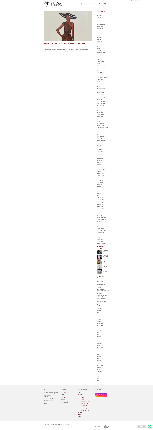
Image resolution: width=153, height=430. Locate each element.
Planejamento (100, 206)
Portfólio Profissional (101, 208)
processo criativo (100, 212)
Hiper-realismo (100, 151)
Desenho (99, 90)
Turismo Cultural (100, 239)
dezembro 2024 (100, 345)
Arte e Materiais (100, 30)
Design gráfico (100, 116)
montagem (99, 186)
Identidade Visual (100, 156)
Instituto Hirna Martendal (51, 46)
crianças (98, 57)
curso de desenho (100, 75)
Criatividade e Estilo (101, 61)
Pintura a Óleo (100, 197)
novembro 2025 (100, 325)
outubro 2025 (99, 327)
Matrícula (95, 3)
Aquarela (99, 17)
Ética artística (100, 142)
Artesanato (99, 33)
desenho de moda (71, 46)
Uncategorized (100, 241)
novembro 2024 (100, 347)
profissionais (99, 221)
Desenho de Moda (84, 399)
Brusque (98, 48)
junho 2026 (99, 312)
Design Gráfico (84, 405)
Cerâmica (99, 50)
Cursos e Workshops (101, 83)
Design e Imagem (100, 114)
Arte (98, 22)
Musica (98, 188)
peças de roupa (100, 191)
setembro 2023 (100, 371)
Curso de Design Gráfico (102, 77)
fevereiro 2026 (100, 319)
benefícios (99, 43)
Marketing (99, 171)
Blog (100, 3)
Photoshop (99, 193)
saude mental (99, 224)
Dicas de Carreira (100, 119)
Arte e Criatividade (101, 24)
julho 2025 (99, 332)
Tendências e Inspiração (102, 234)
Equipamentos (100, 132)
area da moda (64, 46)
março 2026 (99, 317)
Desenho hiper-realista (101, 97)
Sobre (85, 3)
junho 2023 (99, 376)
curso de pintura (100, 79)
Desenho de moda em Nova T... (105, 266)
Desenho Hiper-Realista (85, 401)
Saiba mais (46, 396)
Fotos (98, 147)
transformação (100, 237)
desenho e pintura (100, 96)
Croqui (98, 63)
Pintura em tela (100, 200)
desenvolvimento (100, 105)
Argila (98, 20)
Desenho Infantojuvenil (85, 403)
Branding (99, 46)
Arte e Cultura (100, 26)
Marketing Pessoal (100, 175)
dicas (98, 118)
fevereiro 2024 (100, 362)
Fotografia (99, 143)
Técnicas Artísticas (100, 228)
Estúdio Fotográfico (101, 140)
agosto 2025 (99, 330)
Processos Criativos (101, 215)
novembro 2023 (100, 367)
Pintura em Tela (84, 408)
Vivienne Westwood (101, 243)
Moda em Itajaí (100, 182)
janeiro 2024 (99, 363)
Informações (99, 160)
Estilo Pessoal (99, 134)
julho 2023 (99, 374)
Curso (98, 70)
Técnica (98, 226)
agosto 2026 (99, 308)
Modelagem (99, 184)
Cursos (89, 3)
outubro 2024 (99, 349)
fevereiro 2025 (100, 341)
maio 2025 (99, 336)
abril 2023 (99, 380)
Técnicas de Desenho (101, 232)
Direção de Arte (100, 121)
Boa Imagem (99, 44)
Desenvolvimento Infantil (102, 107)
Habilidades (99, 149)
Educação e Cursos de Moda (102, 127)
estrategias (99, 138)
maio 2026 (99, 314)
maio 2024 (99, 356)
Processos (99, 213)
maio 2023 (99, 378)
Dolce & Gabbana (100, 123)
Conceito (99, 54)
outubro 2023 (99, 369)
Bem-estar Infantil (100, 41)
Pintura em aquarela (101, 199)
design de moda (100, 112)
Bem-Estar (99, 39)
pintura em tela (100, 202)
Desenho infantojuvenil (101, 101)
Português (134, 0)
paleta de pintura (100, 189)
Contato (104, 3)
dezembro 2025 (100, 323)
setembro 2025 (100, 328)
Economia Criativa (100, 125)
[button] (149, 426)
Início (81, 3)
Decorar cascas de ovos (101, 84)
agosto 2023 (99, 373)
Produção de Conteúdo (101, 217)
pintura (98, 195)
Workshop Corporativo (85, 410)
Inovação (99, 162)
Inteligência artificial (101, 169)
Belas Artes (99, 37)
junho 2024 (99, 354)
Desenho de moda (100, 94)
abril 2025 (99, 338)
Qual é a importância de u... (106, 271)
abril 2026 (99, 316)
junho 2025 (99, 334)
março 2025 (99, 339)
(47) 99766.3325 (64, 392)
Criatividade (99, 59)
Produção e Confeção (101, 219)
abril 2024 (99, 358)
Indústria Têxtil (100, 158)
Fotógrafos (99, 145)
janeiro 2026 (99, 321)
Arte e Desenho (100, 28)
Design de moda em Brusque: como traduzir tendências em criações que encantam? (65, 44)
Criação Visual (100, 55)
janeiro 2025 (99, 343)
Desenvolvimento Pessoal (102, 108)
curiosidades (99, 66)
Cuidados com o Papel (101, 65)
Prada (98, 210)
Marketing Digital (100, 173)
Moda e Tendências (101, 180)
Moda (76, 46)
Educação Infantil (100, 129)
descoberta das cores (101, 88)
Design (98, 110)
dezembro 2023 (100, 365)
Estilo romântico (100, 136)
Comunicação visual (101, 52)
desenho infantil (100, 99)
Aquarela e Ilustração (85, 396)
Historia (98, 153)
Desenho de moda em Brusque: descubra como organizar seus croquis (102, 300)
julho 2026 (99, 310)
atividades (99, 35)
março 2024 (99, 360)
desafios (98, 86)
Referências (99, 223)
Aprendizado (99, 15)
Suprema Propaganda (106, 425)
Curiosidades (99, 68)
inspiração (99, 164)
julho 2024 (99, 352)
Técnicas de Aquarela (101, 230)
